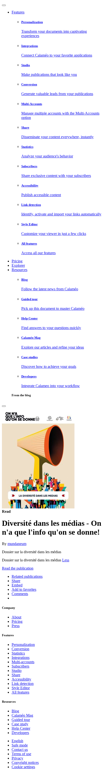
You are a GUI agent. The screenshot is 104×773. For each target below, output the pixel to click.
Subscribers (20, 666)
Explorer (18, 265)
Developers (20, 733)
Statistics (18, 653)
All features (20, 692)
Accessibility (21, 679)
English (17, 741)
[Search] (4, 406)
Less (65, 560)
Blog (15, 711)
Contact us (20, 749)
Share (16, 675)
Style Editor (21, 688)
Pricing (17, 261)
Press (16, 626)
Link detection (23, 684)
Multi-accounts (23, 662)
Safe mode (20, 745)
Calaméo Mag (22, 715)
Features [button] (18, 12)
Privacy (17, 758)
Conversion (20, 649)
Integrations (21, 658)
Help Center (21, 728)
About (16, 617)
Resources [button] (19, 270)
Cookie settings (23, 767)
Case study (20, 724)
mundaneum (16, 544)
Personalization (23, 645)
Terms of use (21, 754)
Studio (17, 671)
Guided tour (21, 720)
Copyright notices (25, 762)
